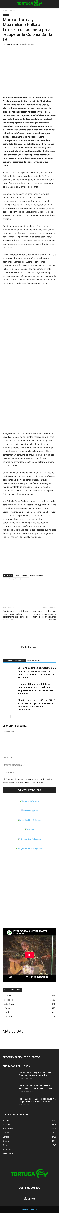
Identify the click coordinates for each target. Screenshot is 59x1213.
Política (12, 10)
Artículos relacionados (14, 661)
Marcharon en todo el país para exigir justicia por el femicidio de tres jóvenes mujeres (44, 615)
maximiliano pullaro (11, 579)
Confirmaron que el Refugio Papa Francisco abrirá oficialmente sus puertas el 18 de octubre (15, 615)
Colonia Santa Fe (21, 575)
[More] (24, 50)
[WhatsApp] (18, 50)
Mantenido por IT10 (29, 1209)
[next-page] (9, 716)
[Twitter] (12, 50)
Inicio (5, 10)
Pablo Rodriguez (12, 44)
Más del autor (33, 661)
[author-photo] (29, 643)
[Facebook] (5, 50)
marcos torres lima (36, 575)
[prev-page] (4, 716)
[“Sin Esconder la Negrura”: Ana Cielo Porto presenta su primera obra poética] (9, 1076)
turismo (24, 579)
